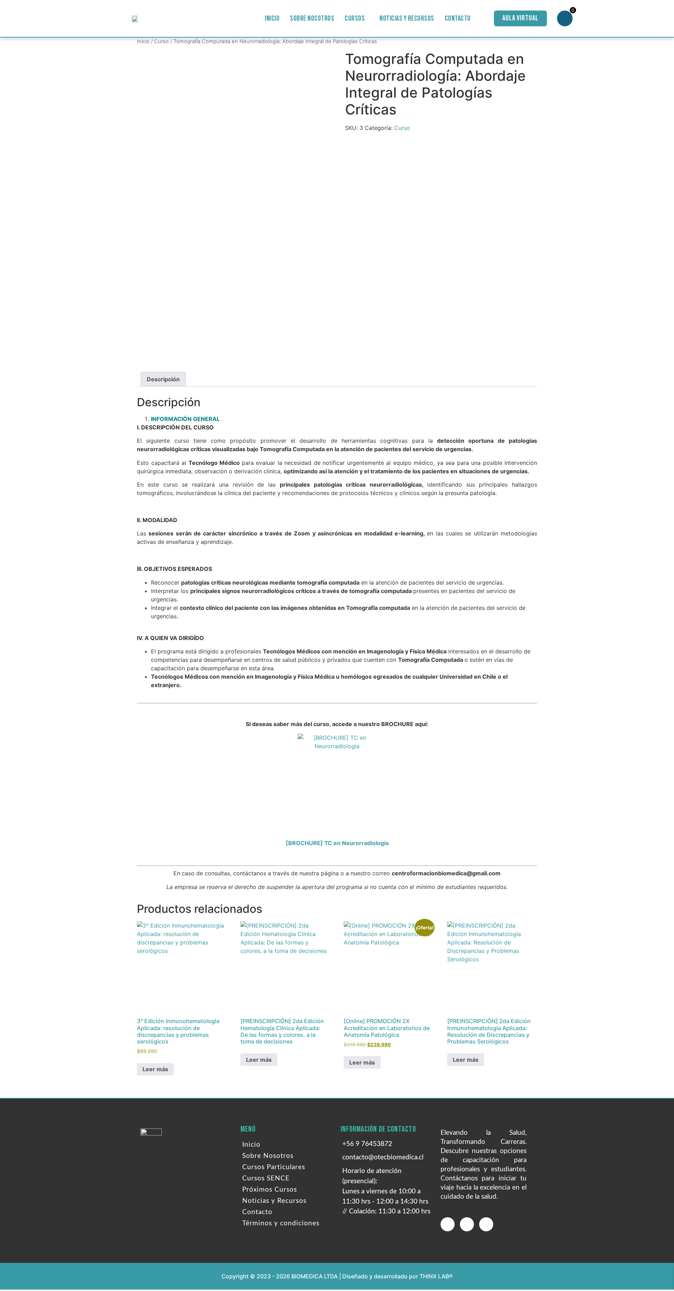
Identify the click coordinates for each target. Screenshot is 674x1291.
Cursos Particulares (273, 1167)
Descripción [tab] (163, 379)
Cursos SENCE (266, 1178)
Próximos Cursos (269, 1189)
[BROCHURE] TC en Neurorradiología (337, 843)
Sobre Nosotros (312, 18)
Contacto (458, 18)
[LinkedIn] (467, 1224)
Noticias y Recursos (406, 18)
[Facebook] (448, 1224)
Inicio (272, 18)
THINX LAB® (436, 1276)
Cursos (355, 18)
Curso (161, 41)
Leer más (155, 1069)
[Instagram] (486, 1224)
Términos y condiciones (280, 1223)
